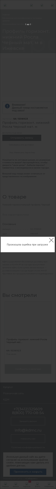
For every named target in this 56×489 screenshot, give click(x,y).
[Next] (49, 244)
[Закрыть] (51, 240)
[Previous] (7, 244)
